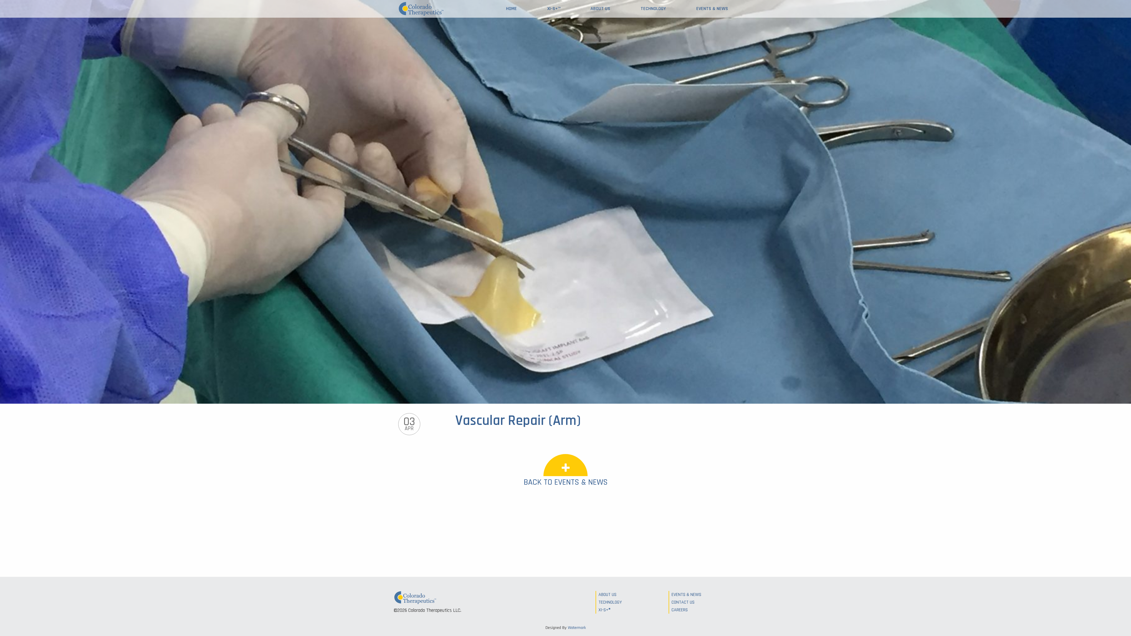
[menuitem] (511, 9)
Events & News (712, 9)
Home (511, 9)
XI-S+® (604, 610)
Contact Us (683, 602)
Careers (680, 610)
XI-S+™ (553, 9)
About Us (600, 9)
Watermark (577, 627)
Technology (653, 9)
